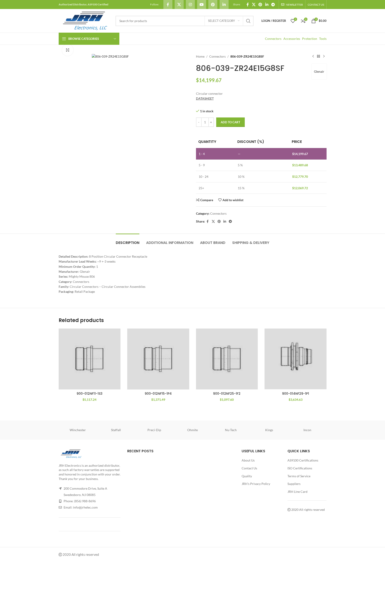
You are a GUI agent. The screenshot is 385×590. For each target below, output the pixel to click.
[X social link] (179, 4)
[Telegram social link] (273, 4)
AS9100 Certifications (302, 460)
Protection (309, 39)
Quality (247, 476)
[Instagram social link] (190, 4)
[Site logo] (85, 20)
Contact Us (249, 468)
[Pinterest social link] (212, 4)
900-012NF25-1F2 (226, 393)
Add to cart (230, 122)
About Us (248, 460)
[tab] (127, 240)
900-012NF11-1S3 (89, 393)
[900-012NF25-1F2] (227, 359)
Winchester (78, 430)
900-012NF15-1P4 (158, 393)
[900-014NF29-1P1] (296, 359)
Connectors (273, 39)
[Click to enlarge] (67, 50)
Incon (307, 430)
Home (200, 56)
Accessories (291, 39)
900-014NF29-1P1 (295, 393)
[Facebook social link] (167, 4)
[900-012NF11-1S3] (90, 359)
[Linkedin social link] (224, 4)
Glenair (319, 71)
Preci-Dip (154, 430)
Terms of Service (298, 476)
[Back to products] (318, 56)
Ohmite (192, 430)
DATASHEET (205, 98)
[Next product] (324, 56)
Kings (269, 430)
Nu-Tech (231, 430)
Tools (323, 39)
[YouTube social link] (201, 4)
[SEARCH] (248, 21)
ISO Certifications (299, 468)
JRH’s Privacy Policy (256, 484)
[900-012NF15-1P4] (158, 359)
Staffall (116, 430)
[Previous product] (313, 56)
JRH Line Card (297, 491)
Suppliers (293, 484)
